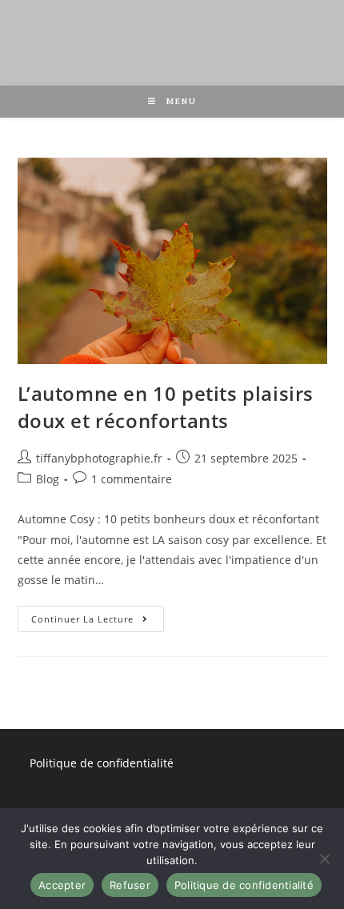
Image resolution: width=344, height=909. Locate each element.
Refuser (130, 885)
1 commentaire (131, 479)
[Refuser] (324, 859)
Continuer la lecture (98, 615)
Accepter (62, 885)
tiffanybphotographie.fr (99, 458)
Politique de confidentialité (102, 763)
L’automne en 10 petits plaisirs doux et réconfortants (166, 407)
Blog (47, 479)
